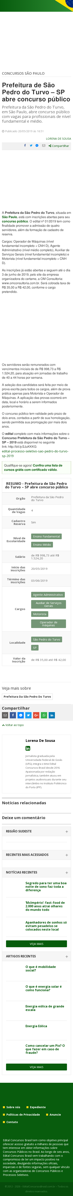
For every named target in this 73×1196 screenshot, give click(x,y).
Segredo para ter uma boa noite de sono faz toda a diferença (46, 886)
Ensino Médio (42, 544)
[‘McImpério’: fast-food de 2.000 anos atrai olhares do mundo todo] (14, 907)
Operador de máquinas (48, 623)
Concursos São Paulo (23, 73)
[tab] (36, 831)
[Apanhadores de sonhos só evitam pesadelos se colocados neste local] (14, 927)
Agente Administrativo (48, 595)
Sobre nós (13, 1107)
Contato (12, 1122)
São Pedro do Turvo (46, 639)
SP (35, 648)
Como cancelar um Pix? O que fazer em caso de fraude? (45, 1049)
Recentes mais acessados (27, 855)
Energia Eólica (36, 1026)
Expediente (38, 1107)
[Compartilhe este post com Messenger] (37, 145)
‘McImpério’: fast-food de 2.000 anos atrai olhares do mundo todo (45, 906)
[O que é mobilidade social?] (14, 971)
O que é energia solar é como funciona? (44, 988)
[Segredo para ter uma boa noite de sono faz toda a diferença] (14, 887)
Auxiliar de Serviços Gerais (49, 604)
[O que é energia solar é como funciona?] (14, 991)
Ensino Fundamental (46, 536)
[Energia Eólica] (14, 1030)
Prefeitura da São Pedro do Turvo (27, 696)
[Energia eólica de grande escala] (14, 1011)
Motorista (39, 614)
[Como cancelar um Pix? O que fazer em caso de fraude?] (14, 1050)
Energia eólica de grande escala (45, 1008)
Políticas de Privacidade (23, 1114)
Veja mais (36, 944)
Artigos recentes (21, 956)
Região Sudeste (19, 831)
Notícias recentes (21, 872)
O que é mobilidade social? (41, 968)
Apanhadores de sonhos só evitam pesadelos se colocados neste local (46, 926)
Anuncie (55, 1114)
